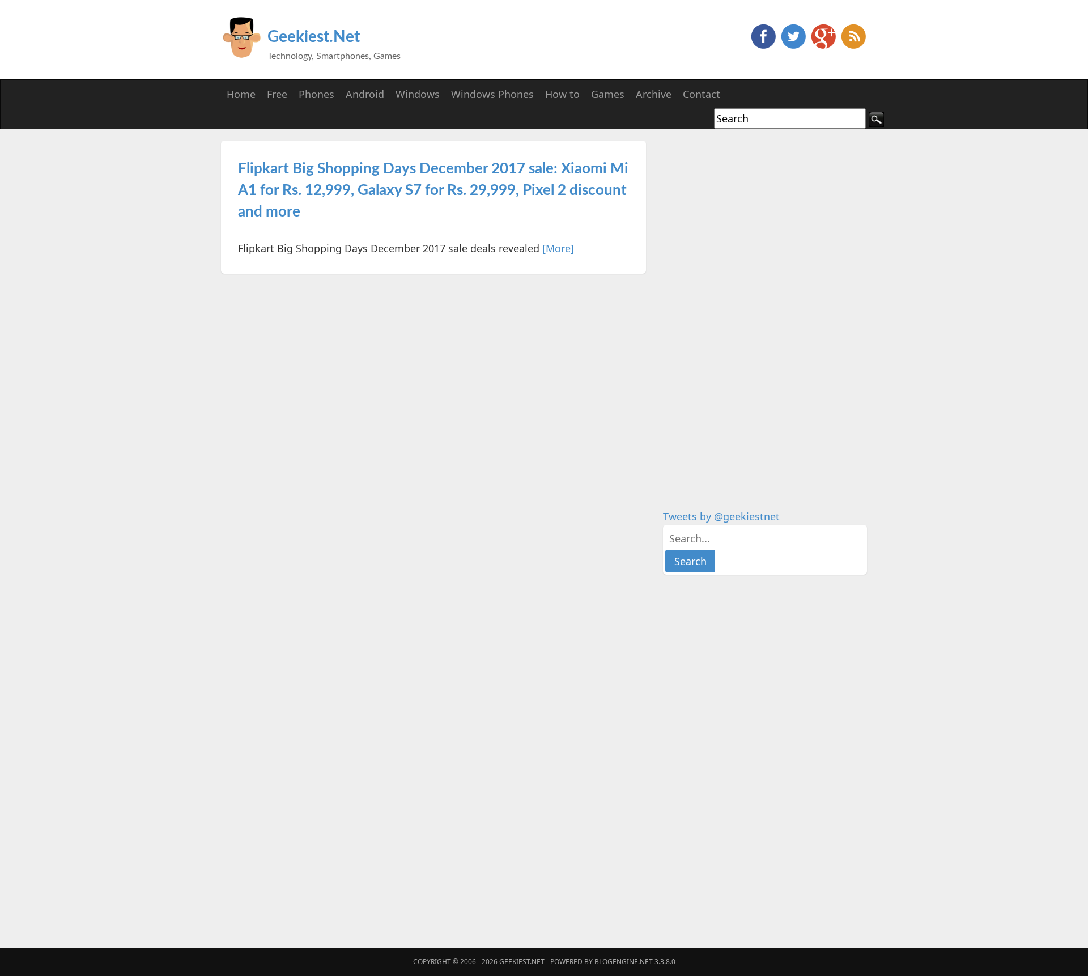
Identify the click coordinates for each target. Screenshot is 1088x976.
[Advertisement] (748, 311)
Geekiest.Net (313, 37)
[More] (558, 248)
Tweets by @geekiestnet (721, 516)
